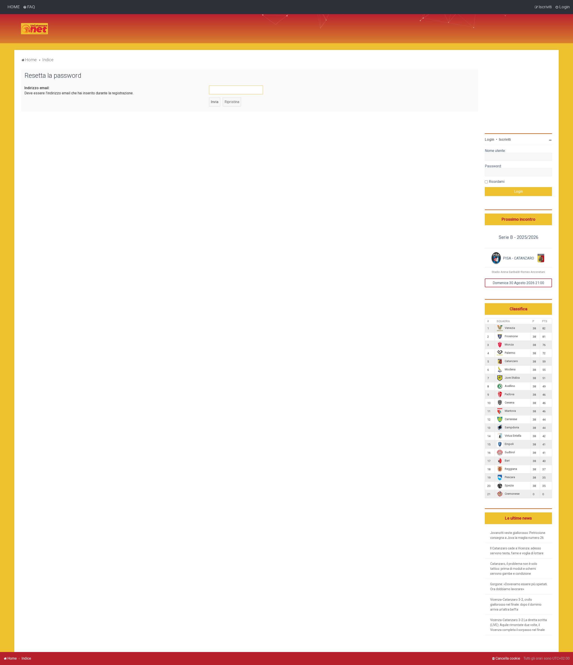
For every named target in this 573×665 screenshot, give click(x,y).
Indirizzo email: (36, 88)
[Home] (34, 28)
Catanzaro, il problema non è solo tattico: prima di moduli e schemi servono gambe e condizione (513, 568)
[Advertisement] (132, 24)
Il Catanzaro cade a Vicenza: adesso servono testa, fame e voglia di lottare (516, 550)
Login (489, 139)
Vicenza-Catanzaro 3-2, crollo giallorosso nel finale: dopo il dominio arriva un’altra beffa (515, 604)
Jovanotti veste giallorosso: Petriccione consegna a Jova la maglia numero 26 (517, 535)
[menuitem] (29, 7)
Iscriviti (505, 139)
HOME (13, 6)
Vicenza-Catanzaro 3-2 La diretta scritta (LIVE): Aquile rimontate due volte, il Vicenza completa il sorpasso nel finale (518, 625)
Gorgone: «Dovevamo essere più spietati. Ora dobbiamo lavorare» (518, 586)
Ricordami (497, 181)
